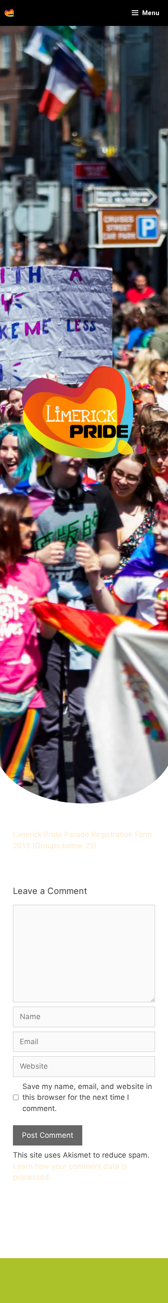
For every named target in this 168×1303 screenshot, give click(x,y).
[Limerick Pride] (9, 13)
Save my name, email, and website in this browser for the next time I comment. (87, 1097)
